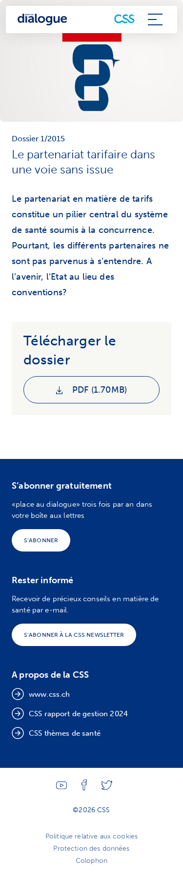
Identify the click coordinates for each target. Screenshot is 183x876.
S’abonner (41, 540)
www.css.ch (49, 694)
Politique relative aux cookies (91, 836)
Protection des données (91, 848)
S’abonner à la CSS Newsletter (74, 634)
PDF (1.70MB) (98, 389)
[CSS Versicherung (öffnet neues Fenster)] (124, 19)
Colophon (91, 861)
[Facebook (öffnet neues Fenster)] (84, 788)
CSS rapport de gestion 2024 (78, 713)
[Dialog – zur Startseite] (43, 20)
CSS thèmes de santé (65, 733)
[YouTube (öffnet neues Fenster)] (61, 787)
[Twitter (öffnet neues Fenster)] (107, 787)
